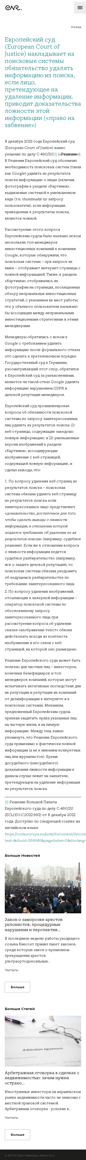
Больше (17, 987)
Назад (76, 27)
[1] (55, 154)
